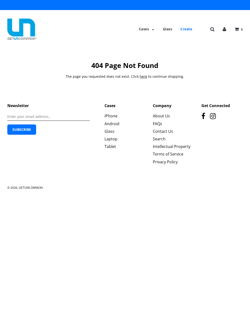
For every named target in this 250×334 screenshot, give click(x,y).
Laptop (110, 139)
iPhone (110, 116)
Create (186, 29)
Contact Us (163, 131)
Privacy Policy (165, 162)
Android (111, 123)
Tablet (110, 146)
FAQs (157, 123)
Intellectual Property (171, 146)
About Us (161, 116)
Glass (167, 29)
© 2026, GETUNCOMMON (25, 188)
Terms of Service (168, 154)
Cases (144, 29)
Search (159, 139)
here (143, 76)
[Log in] (224, 29)
